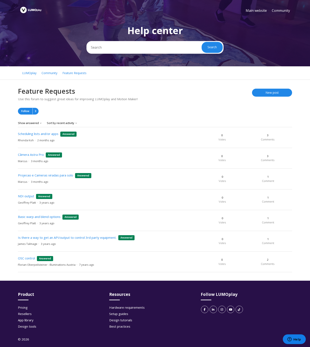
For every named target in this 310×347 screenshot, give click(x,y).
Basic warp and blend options (39, 217)
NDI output (26, 196)
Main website (256, 10)
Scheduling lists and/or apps (38, 134)
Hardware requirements (127, 307)
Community (281, 10)
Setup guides (118, 314)
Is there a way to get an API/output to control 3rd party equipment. (67, 237)
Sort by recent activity (61, 123)
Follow (25, 111)
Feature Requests (74, 73)
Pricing (23, 307)
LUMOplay (29, 73)
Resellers (25, 314)
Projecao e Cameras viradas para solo (45, 175)
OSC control (26, 258)
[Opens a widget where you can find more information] (294, 339)
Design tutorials (120, 320)
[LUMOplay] (31, 14)
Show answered (28, 123)
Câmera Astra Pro (31, 154)
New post (272, 93)
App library (26, 320)
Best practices (119, 326)
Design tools (27, 326)
